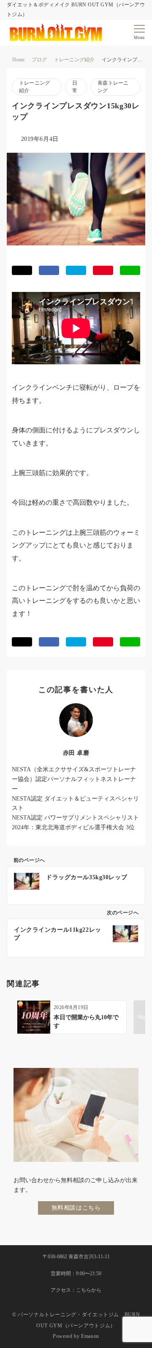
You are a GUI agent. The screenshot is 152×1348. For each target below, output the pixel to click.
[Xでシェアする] (22, 270)
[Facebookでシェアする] (49, 270)
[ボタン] (123, 35)
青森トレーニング (113, 86)
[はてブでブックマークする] (76, 270)
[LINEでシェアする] (130, 270)
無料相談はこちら (76, 1207)
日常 (74, 86)
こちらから (88, 1290)
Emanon (90, 1336)
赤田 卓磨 (76, 752)
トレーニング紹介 (34, 86)
